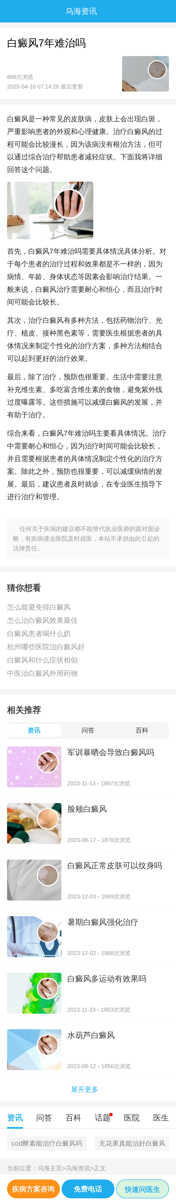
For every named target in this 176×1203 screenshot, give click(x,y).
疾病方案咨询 (33, 1189)
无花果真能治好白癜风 (132, 1143)
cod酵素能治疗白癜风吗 (47, 1143)
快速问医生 (142, 1189)
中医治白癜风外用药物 (42, 673)
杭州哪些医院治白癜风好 (46, 647)
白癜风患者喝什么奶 (39, 633)
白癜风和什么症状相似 (42, 660)
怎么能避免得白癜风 (39, 607)
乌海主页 (52, 1168)
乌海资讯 (80, 1168)
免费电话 (88, 1189)
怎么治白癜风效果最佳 (42, 620)
